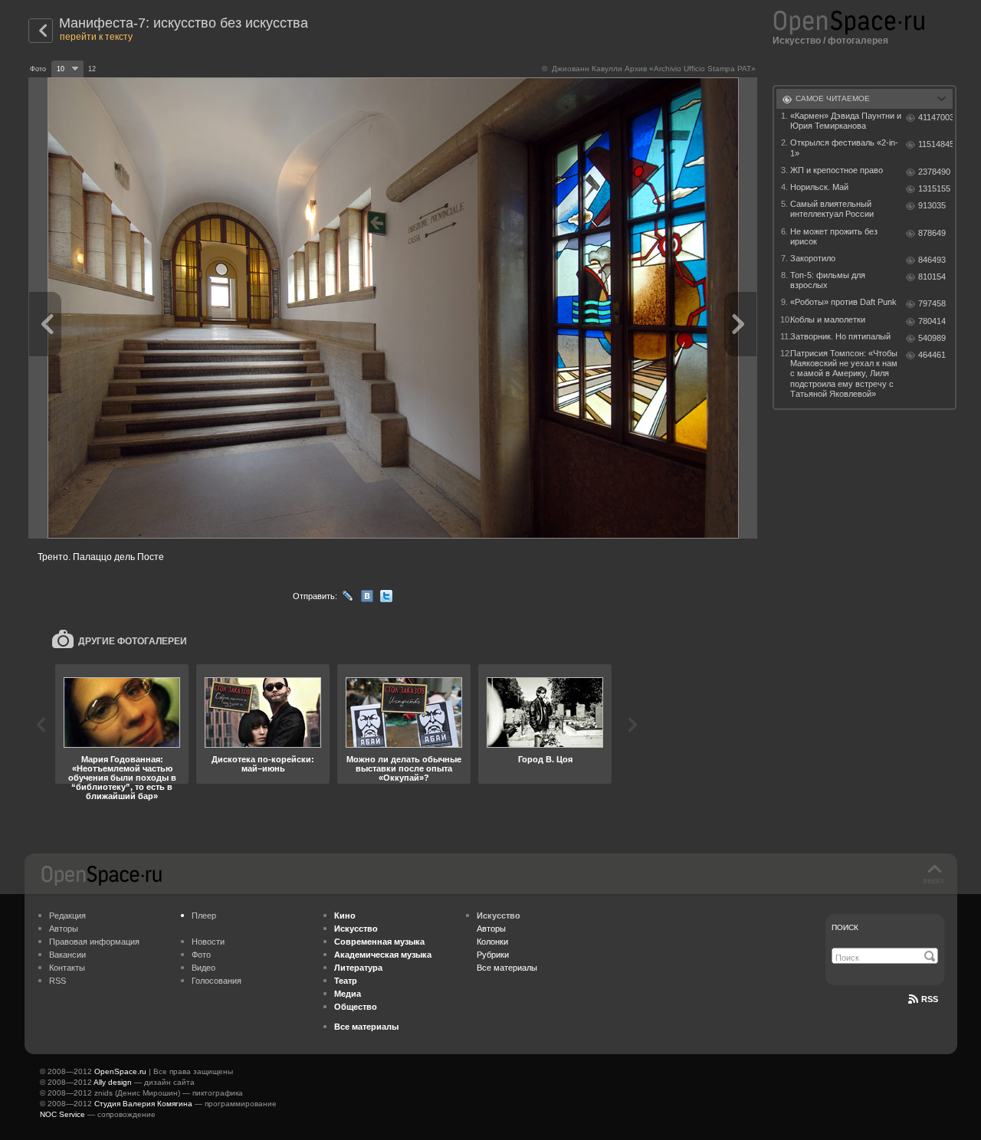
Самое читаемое (833, 98)
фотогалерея (858, 40)
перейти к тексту (96, 36)
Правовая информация (94, 941)
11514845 (935, 144)
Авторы (63, 928)
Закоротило (812, 258)
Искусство (797, 40)
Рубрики (493, 954)
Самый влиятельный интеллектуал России (832, 208)
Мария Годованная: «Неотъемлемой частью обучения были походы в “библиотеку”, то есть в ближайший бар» (122, 778)
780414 (932, 321)
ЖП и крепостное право (836, 170)
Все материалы (507, 967)
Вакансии (67, 954)
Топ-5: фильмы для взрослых (827, 280)
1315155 (934, 188)
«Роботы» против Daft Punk (843, 301)
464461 (932, 354)
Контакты (67, 967)
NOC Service (62, 1114)
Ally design (113, 1082)
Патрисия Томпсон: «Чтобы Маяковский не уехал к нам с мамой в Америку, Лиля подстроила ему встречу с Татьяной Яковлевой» (843, 373)
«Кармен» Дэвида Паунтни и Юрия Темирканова (845, 120)
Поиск (845, 927)
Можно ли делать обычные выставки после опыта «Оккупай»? (403, 768)
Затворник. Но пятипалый (840, 336)
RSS (57, 980)
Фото (201, 954)
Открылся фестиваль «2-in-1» (844, 147)
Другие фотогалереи (132, 641)
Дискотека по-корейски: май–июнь (263, 764)
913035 (932, 205)
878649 (932, 233)
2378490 (934, 171)
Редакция (67, 915)
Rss (929, 999)
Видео (203, 967)
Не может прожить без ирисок (834, 236)
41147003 (935, 117)
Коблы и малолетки (827, 319)
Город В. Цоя (545, 759)
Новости (208, 941)
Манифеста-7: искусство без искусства (183, 23)
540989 (932, 337)
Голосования (216, 980)
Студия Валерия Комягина (143, 1103)
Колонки (492, 941)
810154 (932, 276)
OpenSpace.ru (120, 1071)
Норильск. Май (819, 187)
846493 (932, 259)
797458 (932, 303)
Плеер (204, 915)
